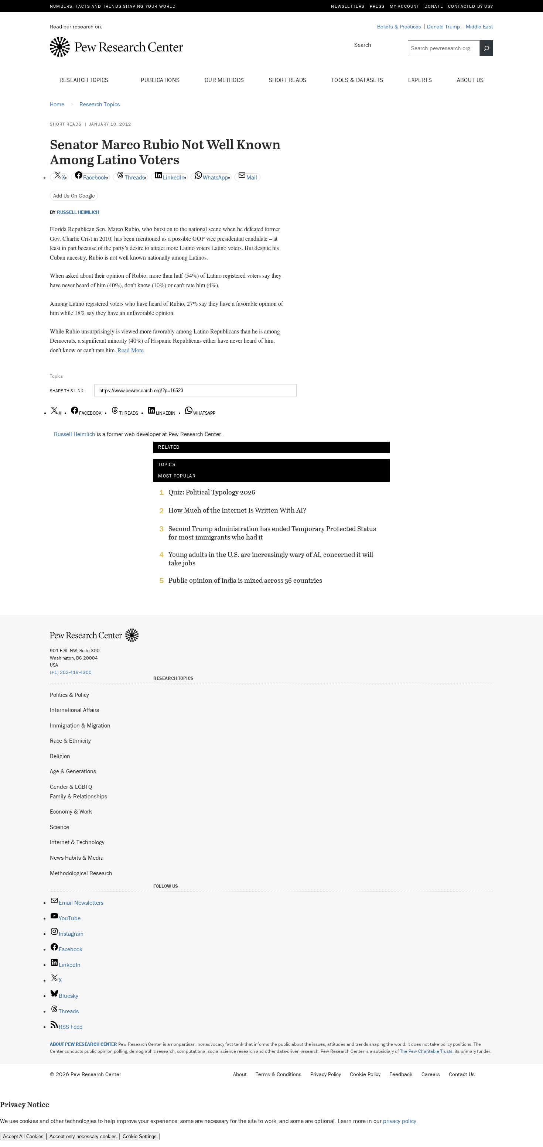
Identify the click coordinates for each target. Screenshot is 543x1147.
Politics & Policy (69, 694)
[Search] (486, 48)
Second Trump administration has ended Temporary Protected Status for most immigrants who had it (272, 532)
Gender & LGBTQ (71, 786)
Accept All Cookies (23, 1136)
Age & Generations (73, 771)
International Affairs (74, 709)
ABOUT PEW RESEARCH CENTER (83, 1044)
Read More (130, 350)
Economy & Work (71, 811)
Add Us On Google (74, 195)
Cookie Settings (140, 1136)
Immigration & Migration (80, 725)
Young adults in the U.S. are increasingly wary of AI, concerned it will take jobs (270, 558)
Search (362, 44)
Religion (60, 756)
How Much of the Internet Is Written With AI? (237, 510)
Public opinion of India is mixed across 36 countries (245, 580)
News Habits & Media (76, 857)
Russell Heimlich (78, 212)
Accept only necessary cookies (83, 1136)
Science (59, 827)
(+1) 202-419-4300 (71, 672)
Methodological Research (81, 873)
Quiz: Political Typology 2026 (211, 492)
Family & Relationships (78, 796)
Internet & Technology (77, 842)
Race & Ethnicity (70, 740)
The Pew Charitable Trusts (426, 1051)
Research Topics (84, 79)
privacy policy (399, 1120)
